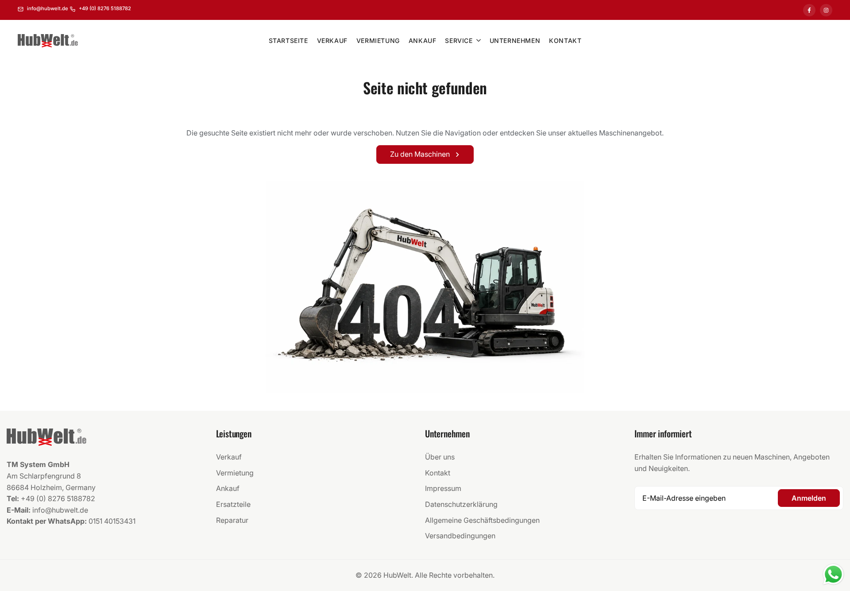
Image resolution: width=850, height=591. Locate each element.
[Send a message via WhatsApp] (833, 574)
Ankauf (228, 488)
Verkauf (229, 456)
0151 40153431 (112, 521)
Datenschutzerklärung (461, 504)
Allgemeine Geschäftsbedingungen (482, 520)
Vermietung (235, 472)
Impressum (443, 488)
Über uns (440, 456)
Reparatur (232, 520)
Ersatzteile (233, 504)
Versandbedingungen (460, 535)
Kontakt (437, 472)
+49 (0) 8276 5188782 (58, 498)
